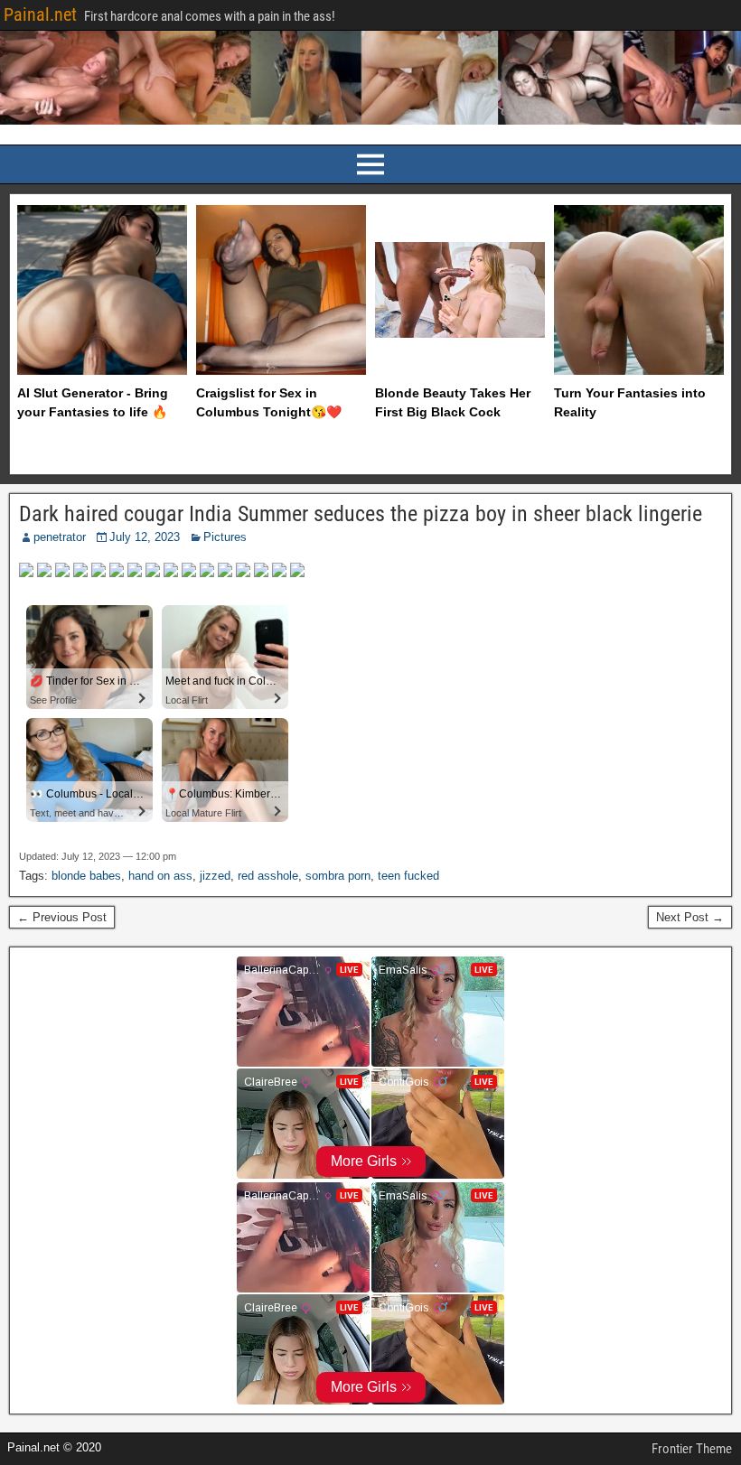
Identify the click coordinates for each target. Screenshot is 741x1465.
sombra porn (337, 875)
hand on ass (160, 875)
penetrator (59, 537)
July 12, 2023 (144, 537)
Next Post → (690, 917)
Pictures (225, 537)
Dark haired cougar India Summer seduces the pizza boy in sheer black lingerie (360, 514)
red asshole (268, 875)
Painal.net (40, 14)
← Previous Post (62, 917)
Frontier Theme (692, 1449)
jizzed (215, 875)
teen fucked (408, 875)
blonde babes (86, 875)
